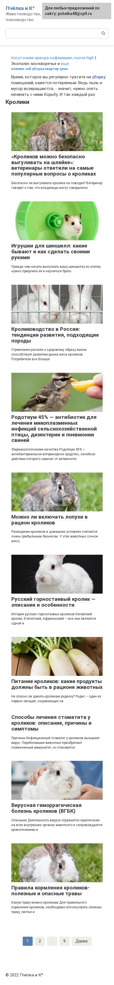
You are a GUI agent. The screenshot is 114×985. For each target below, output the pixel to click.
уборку (98, 76)
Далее (82, 941)
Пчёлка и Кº (20, 8)
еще (65, 63)
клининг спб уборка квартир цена (39, 69)
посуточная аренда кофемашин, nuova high (52, 57)
